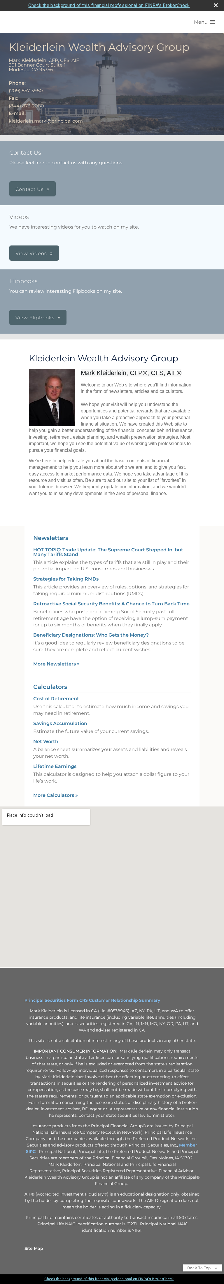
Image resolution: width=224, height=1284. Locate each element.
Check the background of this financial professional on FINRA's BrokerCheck (109, 5)
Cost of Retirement (56, 698)
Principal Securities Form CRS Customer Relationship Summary (92, 1000)
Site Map (33, 1248)
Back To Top (199, 1268)
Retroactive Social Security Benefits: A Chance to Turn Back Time (111, 604)
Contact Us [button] (29, 189)
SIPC (31, 1151)
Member (188, 1145)
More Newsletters (56, 664)
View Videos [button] (31, 253)
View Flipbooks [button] (35, 317)
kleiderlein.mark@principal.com (46, 121)
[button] (204, 22)
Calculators (50, 686)
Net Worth (45, 741)
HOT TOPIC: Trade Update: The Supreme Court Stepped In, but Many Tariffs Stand (108, 552)
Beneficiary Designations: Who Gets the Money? (91, 635)
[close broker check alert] (216, 5)
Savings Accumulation (60, 723)
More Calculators (55, 795)
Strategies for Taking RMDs (66, 579)
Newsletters (50, 537)
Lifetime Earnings (54, 766)
